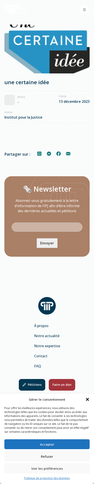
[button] (87, 399)
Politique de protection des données (47, 478)
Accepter (47, 444)
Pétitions (35, 385)
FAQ (37, 366)
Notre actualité (46, 335)
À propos (41, 325)
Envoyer (47, 243)
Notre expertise (47, 345)
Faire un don (61, 385)
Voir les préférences (47, 468)
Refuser (47, 456)
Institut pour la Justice (23, 117)
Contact (40, 356)
